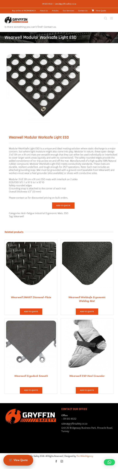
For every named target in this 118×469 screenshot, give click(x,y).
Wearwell (19, 216)
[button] (109, 462)
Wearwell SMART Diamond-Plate (31, 297)
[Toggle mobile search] (105, 18)
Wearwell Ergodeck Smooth (31, 376)
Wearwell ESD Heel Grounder (87, 376)
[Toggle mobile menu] (111, 18)
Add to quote (63, 205)
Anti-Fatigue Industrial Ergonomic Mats (42, 213)
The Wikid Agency (84, 456)
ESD (66, 213)
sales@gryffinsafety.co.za (65, 4)
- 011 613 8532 (68, 418)
